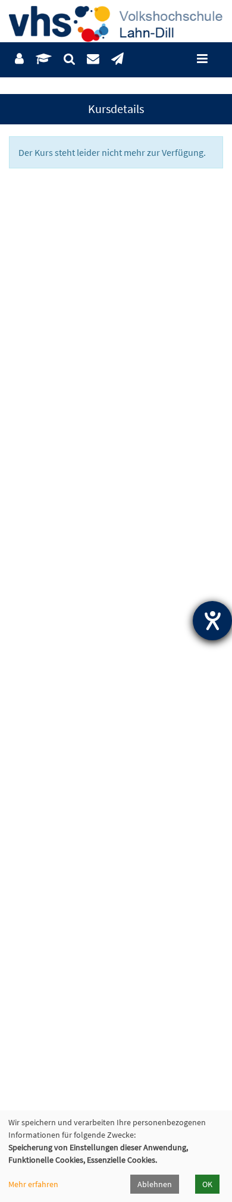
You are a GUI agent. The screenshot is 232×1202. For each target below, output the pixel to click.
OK (207, 1184)
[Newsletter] (117, 59)
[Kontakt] (93, 59)
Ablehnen (154, 1184)
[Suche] (69, 59)
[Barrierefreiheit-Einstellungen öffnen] (212, 620)
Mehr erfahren (33, 1184)
